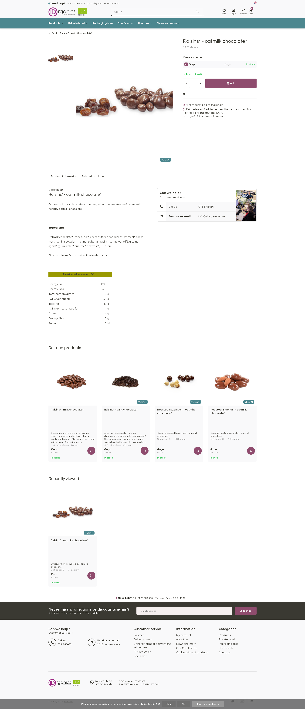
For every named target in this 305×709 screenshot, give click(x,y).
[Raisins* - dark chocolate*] (126, 381)
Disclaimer (140, 656)
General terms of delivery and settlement (152, 645)
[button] (257, 409)
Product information (64, 176)
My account (183, 635)
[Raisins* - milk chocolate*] (72, 381)
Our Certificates (186, 648)
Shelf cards (125, 23)
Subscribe (245, 610)
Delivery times (143, 639)
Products (54, 23)
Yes (169, 704)
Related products (93, 176)
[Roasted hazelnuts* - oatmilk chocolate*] (179, 381)
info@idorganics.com (211, 216)
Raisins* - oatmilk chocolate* (76, 33)
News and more (167, 23)
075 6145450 (206, 206)
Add (232, 83)
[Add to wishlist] (184, 94)
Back (55, 33)
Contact (139, 635)
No (183, 704)
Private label (76, 23)
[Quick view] (91, 451)
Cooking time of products (192, 652)
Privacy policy (142, 651)
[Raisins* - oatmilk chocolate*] (72, 512)
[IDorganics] (67, 12)
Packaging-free (102, 23)
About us (143, 23)
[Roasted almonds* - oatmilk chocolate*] (232, 381)
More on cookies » (208, 704)
